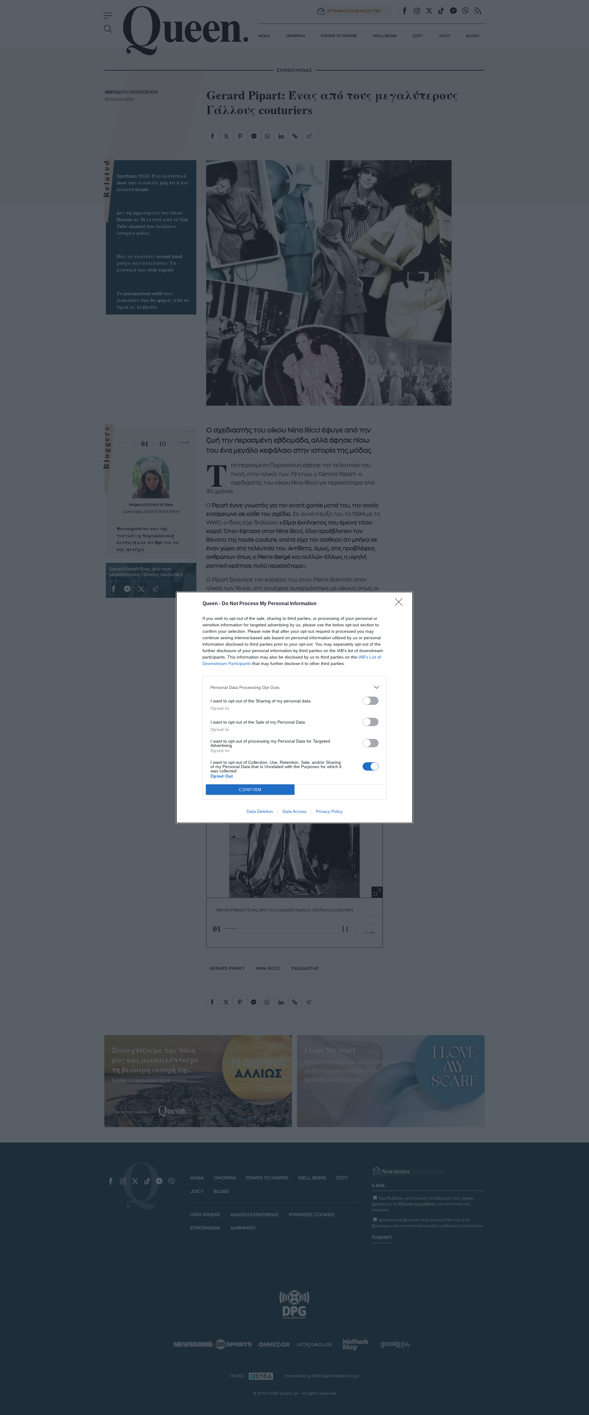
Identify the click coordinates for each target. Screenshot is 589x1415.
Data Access (294, 811)
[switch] (371, 701)
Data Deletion (260, 811)
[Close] (400, 604)
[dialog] (294, 707)
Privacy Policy (329, 811)
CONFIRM (250, 789)
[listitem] (294, 687)
